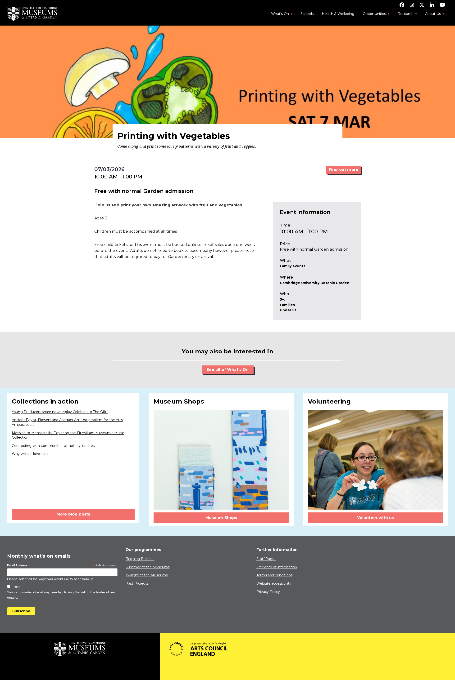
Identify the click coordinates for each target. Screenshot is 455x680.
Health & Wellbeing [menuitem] (338, 14)
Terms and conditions (274, 575)
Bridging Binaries (140, 559)
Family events (292, 266)
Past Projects (137, 583)
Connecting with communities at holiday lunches (53, 446)
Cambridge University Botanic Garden (314, 283)
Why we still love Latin (31, 454)
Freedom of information (276, 567)
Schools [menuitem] (307, 14)
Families (287, 305)
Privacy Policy (268, 592)
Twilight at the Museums (147, 575)
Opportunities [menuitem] (372, 15)
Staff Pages (266, 559)
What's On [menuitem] (277, 15)
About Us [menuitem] (430, 15)
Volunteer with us (375, 518)
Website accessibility (273, 583)
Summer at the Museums (147, 567)
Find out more (343, 169)
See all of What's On (227, 369)
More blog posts (73, 514)
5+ (282, 299)
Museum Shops (221, 518)
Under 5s (288, 310)
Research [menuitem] (403, 15)
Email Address (18, 566)
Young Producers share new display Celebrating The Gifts (60, 412)
